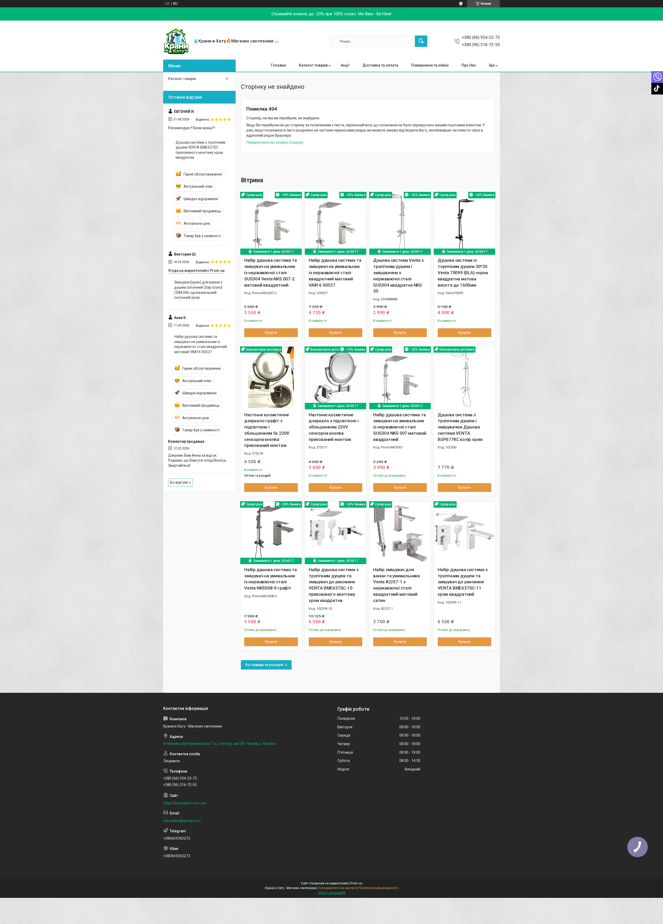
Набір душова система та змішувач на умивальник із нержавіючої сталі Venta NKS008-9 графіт (270, 579)
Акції (345, 65)
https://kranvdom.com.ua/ (184, 803)
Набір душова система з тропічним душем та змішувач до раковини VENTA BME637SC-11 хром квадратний (463, 582)
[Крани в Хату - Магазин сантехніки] (176, 41)
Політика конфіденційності (378, 888)
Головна (278, 65)
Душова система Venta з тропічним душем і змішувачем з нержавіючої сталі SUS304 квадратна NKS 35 (398, 276)
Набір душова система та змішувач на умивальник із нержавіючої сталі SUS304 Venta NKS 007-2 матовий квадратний (270, 272)
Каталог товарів (313, 65)
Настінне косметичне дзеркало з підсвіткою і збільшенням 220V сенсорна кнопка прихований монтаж (333, 427)
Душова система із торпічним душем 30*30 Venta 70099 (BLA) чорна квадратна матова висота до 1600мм (463, 272)
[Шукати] (421, 41)
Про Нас (469, 65)
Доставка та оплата (380, 65)
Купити (271, 333)
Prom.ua (356, 883)
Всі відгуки (179, 482)
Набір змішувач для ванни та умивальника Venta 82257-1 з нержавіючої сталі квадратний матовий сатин (396, 585)
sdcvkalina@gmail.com (182, 821)
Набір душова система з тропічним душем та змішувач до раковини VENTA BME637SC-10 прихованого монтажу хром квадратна (334, 585)
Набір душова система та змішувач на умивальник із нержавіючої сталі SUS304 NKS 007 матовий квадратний (399, 427)
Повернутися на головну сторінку (274, 142)
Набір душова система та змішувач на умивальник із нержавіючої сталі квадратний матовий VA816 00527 (335, 272)
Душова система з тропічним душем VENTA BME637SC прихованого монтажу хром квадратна (200, 150)
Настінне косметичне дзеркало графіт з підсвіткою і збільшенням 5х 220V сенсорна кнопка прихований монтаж (266, 430)
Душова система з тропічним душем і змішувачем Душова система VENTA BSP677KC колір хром (460, 427)
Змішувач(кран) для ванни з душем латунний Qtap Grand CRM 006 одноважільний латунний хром (198, 290)
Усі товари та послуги (264, 665)
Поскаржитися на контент (337, 888)
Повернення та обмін (430, 65)
